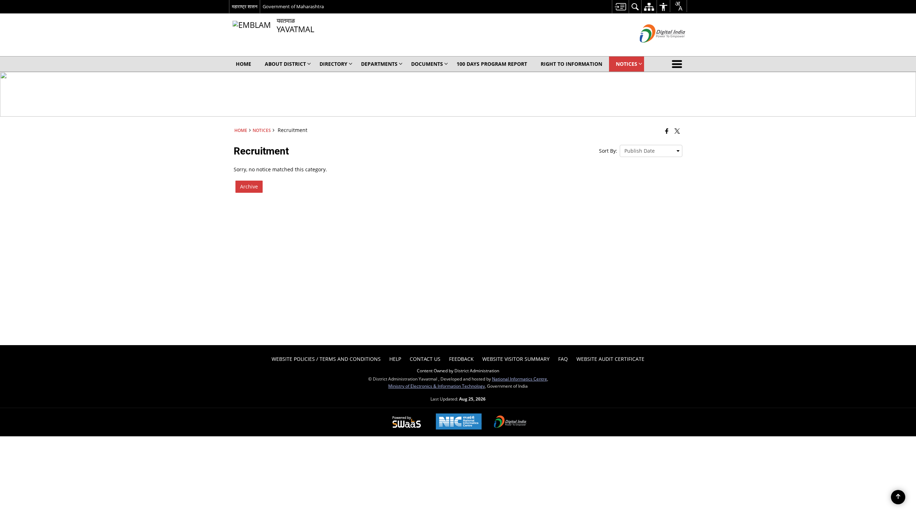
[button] (678, 64)
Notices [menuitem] (626, 63)
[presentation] (651, 151)
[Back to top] (898, 497)
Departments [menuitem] (379, 63)
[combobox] (678, 6)
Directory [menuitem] (333, 63)
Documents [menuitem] (427, 63)
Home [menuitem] (243, 63)
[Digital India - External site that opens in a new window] (653, 48)
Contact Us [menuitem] (425, 358)
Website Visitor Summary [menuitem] (516, 358)
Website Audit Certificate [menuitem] (610, 358)
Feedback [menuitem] (461, 358)
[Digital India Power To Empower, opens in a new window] (510, 422)
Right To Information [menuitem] (571, 63)
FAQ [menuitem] (563, 358)
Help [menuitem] (395, 358)
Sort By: (608, 150)
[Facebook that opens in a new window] (666, 131)
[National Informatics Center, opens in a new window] (458, 422)
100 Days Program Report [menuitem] (492, 63)
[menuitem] (620, 6)
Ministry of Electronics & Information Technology (436, 386)
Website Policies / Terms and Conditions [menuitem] (326, 358)
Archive (249, 186)
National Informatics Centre (519, 379)
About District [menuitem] (285, 63)
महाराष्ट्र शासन (244, 6)
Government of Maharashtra (293, 6)
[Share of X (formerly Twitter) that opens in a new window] (677, 131)
